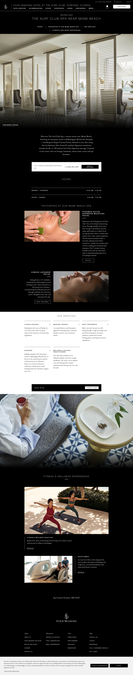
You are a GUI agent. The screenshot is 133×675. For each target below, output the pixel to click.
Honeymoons (81, 8)
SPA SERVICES (90, 26)
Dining (70, 8)
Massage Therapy (60, 324)
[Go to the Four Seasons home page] (6, 6)
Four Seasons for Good (32, 640)
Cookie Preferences (99, 665)
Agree (119, 665)
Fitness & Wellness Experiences (66, 30)
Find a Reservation (53, 640)
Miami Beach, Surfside (66, 15)
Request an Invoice (53, 637)
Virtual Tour (92, 387)
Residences (93, 644)
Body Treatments (89, 324)
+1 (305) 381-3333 (72, 166)
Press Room (72, 637)
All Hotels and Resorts (103, 1)
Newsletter (72, 648)
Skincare (28, 350)
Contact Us (28, 651)
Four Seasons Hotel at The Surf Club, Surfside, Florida (51, 5)
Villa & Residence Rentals (99, 648)
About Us (27, 637)
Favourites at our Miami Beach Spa (63, 26)
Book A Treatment (90, 167)
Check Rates (122, 6)
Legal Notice (15, 671)
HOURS (40, 26)
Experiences (59, 8)
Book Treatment (43, 301)
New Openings (73, 640)
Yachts (92, 640)
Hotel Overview (19, 8)
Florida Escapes (31, 324)
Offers (48, 8)
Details (88, 260)
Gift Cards (93, 651)
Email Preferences (53, 644)
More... (91, 8)
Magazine (71, 644)
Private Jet (94, 637)
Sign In (119, 1)
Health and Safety (31, 644)
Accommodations (35, 8)
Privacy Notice (8, 671)
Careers (27, 648)
